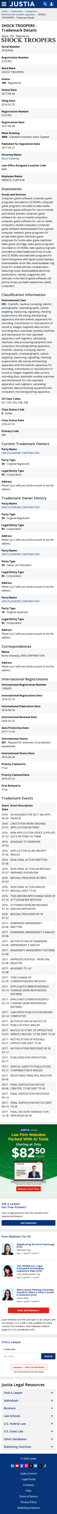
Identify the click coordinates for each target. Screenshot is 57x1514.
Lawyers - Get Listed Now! (28, 1367)
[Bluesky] (35, 1466)
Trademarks (16, 11)
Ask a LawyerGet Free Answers (14, 1205)
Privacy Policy (29, 1502)
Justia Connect (28, 1473)
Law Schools (12, 1416)
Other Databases (15, 1439)
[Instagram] (26, 1466)
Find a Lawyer (11, 1342)
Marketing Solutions (17, 1447)
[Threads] (31, 1466)
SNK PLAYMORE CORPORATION (20, 453)
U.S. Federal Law (15, 1424)
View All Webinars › (28, 1310)
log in (12, 485)
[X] (40, 1466)
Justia (4, 11)
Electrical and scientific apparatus (18, 14)
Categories (30, 11)
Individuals (11, 1400)
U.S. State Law (13, 1431)
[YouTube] (17, 1466)
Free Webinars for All (16, 1236)
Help (28, 1490)
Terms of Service (28, 1496)
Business (10, 1408)
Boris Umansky (11, 158)
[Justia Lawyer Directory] (45, 1466)
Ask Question (28, 1222)
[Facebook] (22, 1466)
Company (28, 1485)
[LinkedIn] (12, 1466)
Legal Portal (28, 1479)
